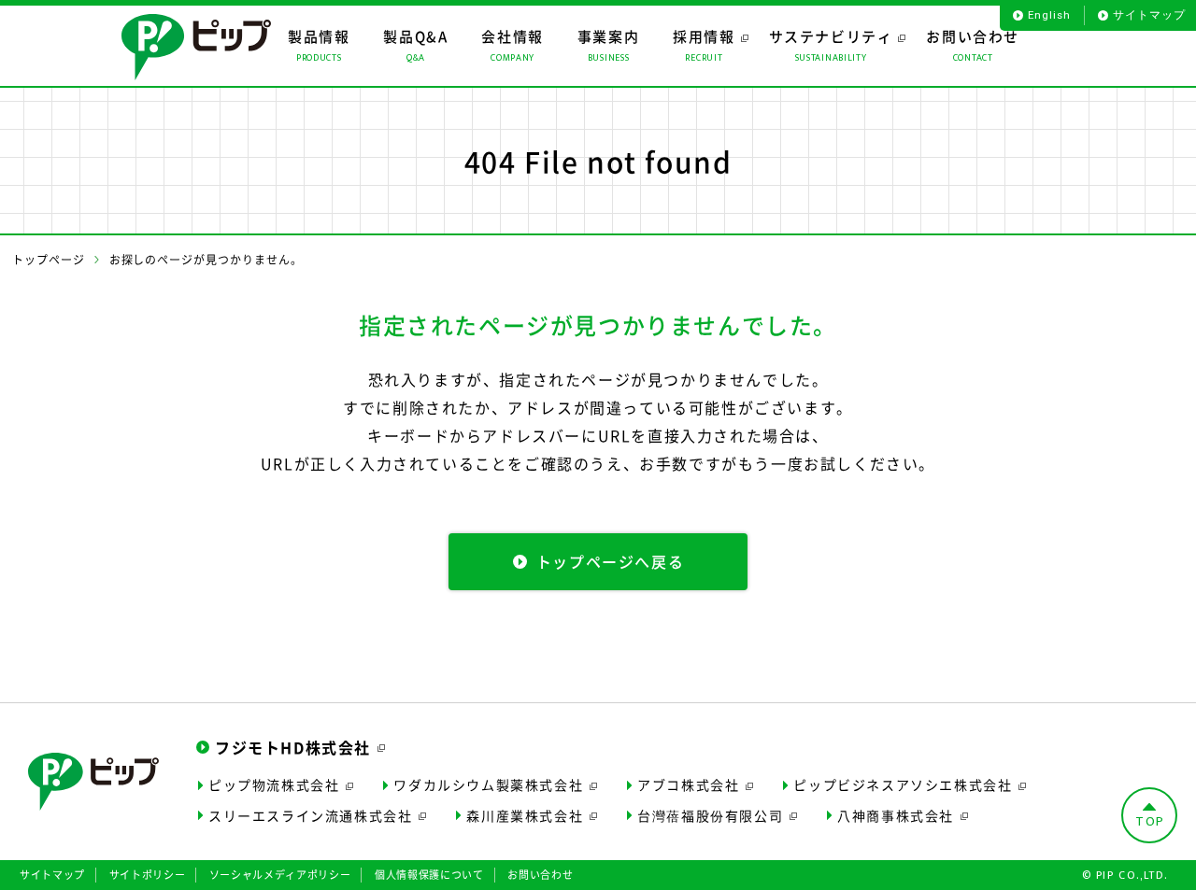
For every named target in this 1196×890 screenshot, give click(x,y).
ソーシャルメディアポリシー (280, 875)
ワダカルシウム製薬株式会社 (488, 784)
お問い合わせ (540, 875)
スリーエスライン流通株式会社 (310, 815)
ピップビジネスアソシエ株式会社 (902, 784)
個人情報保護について (429, 875)
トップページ (48, 259)
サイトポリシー (147, 875)
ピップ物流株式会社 (273, 784)
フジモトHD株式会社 (293, 747)
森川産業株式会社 (524, 815)
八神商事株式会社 (895, 815)
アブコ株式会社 (688, 784)
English (1049, 14)
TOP (1150, 821)
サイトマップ (1149, 14)
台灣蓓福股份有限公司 (710, 815)
